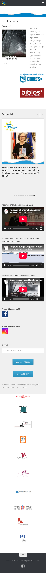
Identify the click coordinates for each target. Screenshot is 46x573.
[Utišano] (37, 228)
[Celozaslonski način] (41, 228)
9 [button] (32, 195)
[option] (23, 149)
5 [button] (23, 195)
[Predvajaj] (5, 228)
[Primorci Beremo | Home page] (5, 3)
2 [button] (16, 195)
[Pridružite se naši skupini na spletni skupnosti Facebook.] (23, 566)
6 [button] (25, 195)
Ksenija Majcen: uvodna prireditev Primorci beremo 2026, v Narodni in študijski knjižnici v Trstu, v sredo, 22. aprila (21, 171)
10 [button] (34, 195)
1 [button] (14, 195)
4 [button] (21, 195)
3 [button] (19, 195)
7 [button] (27, 195)
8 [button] (30, 195)
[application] (23, 219)
